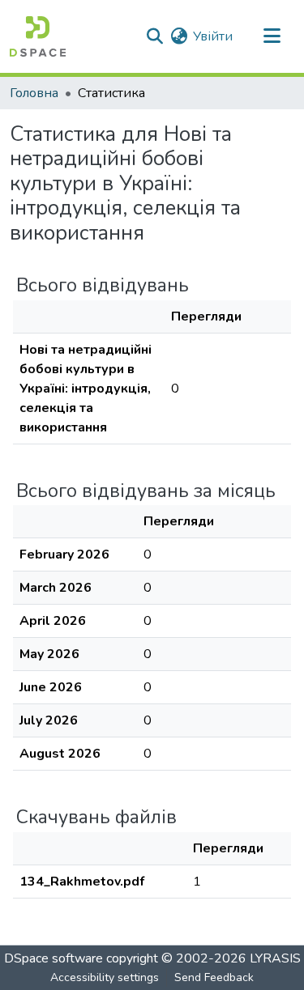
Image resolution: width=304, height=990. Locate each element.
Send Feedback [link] (214, 977)
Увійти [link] (213, 36)
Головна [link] (34, 93)
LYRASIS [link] (275, 958)
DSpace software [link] (53, 958)
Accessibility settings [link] (104, 977)
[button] (38, 36)
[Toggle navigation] (271, 36)
